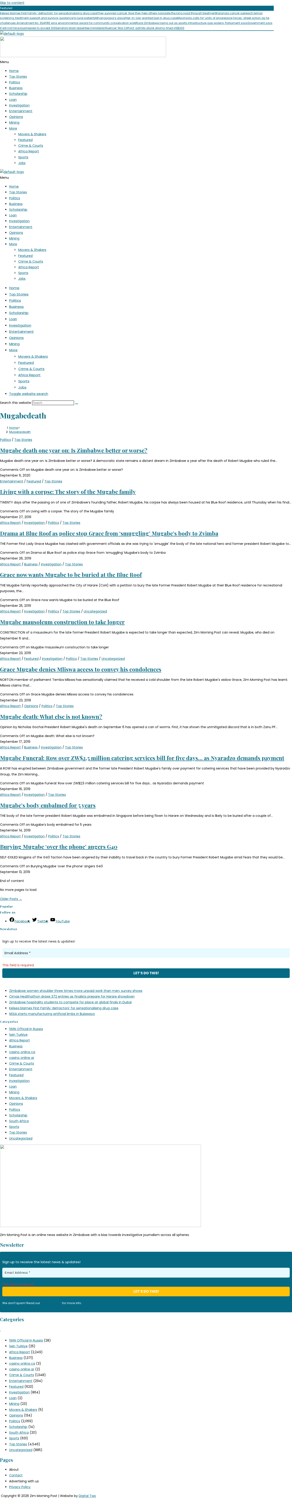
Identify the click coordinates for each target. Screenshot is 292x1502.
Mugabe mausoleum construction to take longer (62, 622)
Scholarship (18, 93)
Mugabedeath (20, 432)
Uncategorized (95, 611)
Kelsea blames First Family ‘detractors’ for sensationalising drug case (48, 13)
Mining (14, 122)
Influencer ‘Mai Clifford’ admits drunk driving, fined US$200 (143, 28)
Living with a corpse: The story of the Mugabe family (68, 491)
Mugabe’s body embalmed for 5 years (48, 805)
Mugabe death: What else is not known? (51, 716)
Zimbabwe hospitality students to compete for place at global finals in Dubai (70, 1002)
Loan (13, 99)
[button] (146, 62)
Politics (14, 82)
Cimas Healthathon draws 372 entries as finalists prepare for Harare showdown (72, 996)
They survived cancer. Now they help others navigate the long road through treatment (156, 13)
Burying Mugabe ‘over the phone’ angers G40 (58, 846)
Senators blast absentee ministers (79, 28)
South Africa (19, 1121)
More (13, 128)
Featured (25, 140)
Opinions (16, 117)
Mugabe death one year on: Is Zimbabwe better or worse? (73, 450)
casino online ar (21, 1057)
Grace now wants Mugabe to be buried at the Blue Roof (71, 574)
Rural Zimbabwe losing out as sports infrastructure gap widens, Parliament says (192, 23)
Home (14, 71)
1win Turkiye (18, 1034)
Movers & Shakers (32, 134)
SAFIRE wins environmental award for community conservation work (88, 23)
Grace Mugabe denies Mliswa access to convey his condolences (80, 669)
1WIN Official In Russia (26, 1029)
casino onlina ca (22, 1052)
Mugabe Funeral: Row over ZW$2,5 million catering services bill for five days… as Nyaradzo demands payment (142, 758)
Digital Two (87, 1496)
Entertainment (20, 111)
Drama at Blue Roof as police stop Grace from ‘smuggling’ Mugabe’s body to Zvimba (109, 533)
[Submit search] (76, 403)
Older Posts (11, 899)
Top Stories (18, 76)
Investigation (19, 105)
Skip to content (12, 2)
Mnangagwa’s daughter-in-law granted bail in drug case (136, 18)
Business (16, 88)
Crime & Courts (30, 145)
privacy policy (51, 1303)
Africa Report (28, 151)
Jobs (22, 163)
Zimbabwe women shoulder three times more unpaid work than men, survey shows (75, 990)
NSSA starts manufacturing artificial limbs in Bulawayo (52, 1014)
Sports (23, 157)
